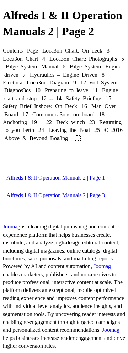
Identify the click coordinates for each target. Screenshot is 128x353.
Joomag (12, 227)
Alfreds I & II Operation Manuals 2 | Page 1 (55, 178)
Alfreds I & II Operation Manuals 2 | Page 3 (55, 195)
